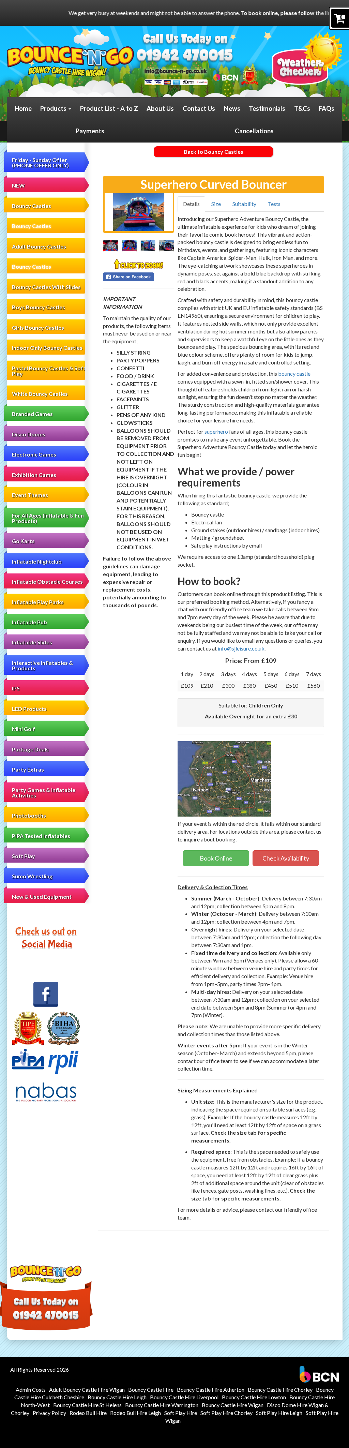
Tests (274, 203)
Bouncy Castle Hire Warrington (161, 1405)
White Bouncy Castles (40, 393)
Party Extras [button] (28, 769)
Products (54, 108)
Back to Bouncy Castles (213, 151)
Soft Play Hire (180, 1412)
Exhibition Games (34, 475)
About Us (160, 108)
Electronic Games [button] (34, 454)
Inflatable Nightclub (37, 561)
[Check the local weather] (307, 58)
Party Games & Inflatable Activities (43, 792)
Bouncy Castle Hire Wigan (232, 1405)
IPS (16, 688)
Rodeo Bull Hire (88, 1412)
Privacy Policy (49, 1412)
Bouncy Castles (31, 226)
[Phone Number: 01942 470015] (184, 56)
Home (23, 108)
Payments (90, 131)
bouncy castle (294, 373)
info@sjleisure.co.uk (241, 648)
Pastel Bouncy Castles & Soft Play (49, 371)
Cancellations (254, 131)
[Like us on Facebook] (45, 994)
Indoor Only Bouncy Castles (47, 347)
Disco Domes (28, 434)
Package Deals (30, 749)
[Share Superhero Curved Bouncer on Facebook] (138, 276)
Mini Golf (23, 729)
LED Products (29, 708)
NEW (18, 185)
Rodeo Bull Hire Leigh (135, 1412)
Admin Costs (31, 1389)
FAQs (326, 108)
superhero (216, 431)
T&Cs (302, 108)
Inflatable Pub (29, 622)
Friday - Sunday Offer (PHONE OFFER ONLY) (40, 162)
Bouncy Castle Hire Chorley (280, 1389)
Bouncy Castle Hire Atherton (210, 1389)
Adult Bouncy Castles (39, 246)
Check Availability (285, 858)
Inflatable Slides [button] (32, 642)
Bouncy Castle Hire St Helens (87, 1405)
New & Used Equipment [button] (42, 896)
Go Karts (23, 541)
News (232, 108)
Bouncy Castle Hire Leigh (117, 1397)
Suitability (244, 203)
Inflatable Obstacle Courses (47, 581)
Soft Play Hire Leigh (279, 1412)
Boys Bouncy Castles (38, 307)
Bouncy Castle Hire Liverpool (184, 1397)
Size (216, 203)
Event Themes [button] (30, 495)
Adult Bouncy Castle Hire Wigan (87, 1389)
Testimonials (267, 108)
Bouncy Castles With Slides (46, 287)
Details (191, 203)
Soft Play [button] (23, 856)
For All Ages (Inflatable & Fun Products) (48, 518)
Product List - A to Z (109, 108)
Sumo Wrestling (32, 876)
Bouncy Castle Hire (150, 1389)
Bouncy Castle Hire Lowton (254, 1397)
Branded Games (32, 413)
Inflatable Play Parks (38, 602)
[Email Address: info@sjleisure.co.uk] (176, 71)
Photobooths (29, 815)
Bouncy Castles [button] (31, 206)
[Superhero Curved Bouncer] (139, 212)
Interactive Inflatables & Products (42, 665)
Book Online (216, 858)
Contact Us (199, 108)
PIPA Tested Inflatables (41, 836)
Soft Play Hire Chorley (226, 1412)
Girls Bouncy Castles (38, 327)
